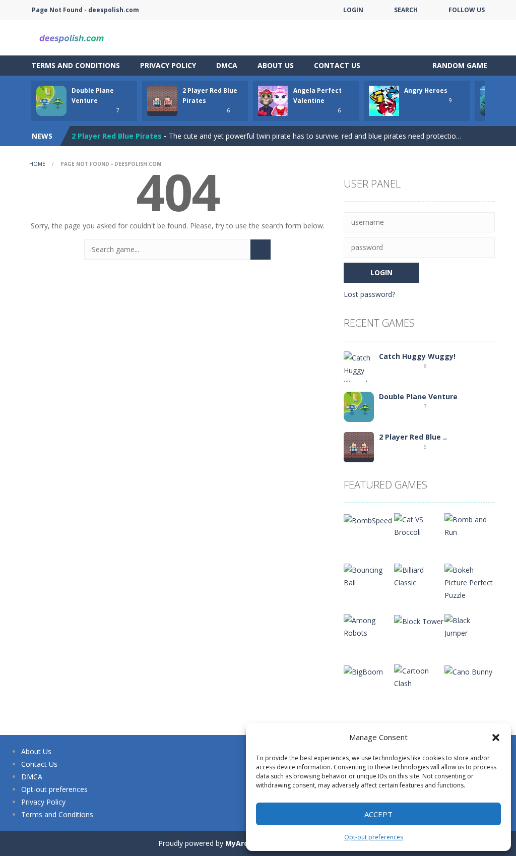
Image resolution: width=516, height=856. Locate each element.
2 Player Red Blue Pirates (117, 136)
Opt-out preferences (373, 837)
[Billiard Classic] (419, 575)
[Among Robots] (369, 626)
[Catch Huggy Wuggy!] (359, 369)
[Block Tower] (418, 620)
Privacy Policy (168, 65)
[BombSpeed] (368, 519)
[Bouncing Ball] (369, 575)
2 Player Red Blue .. (413, 437)
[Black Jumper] (469, 626)
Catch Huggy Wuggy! (417, 356)
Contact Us (337, 65)
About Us (275, 65)
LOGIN (353, 10)
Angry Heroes (425, 90)
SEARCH (406, 10)
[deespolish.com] (71, 37)
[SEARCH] (260, 249)
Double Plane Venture (418, 396)
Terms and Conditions (75, 65)
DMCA (226, 65)
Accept (378, 814)
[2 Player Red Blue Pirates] (359, 446)
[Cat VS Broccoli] (419, 525)
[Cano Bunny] (468, 671)
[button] (496, 737)
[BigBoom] (363, 671)
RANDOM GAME (458, 65)
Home (37, 163)
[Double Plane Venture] (359, 406)
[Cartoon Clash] (419, 676)
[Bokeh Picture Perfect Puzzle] (469, 581)
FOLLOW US (466, 10)
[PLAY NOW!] (51, 100)
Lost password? (369, 294)
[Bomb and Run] (469, 525)
